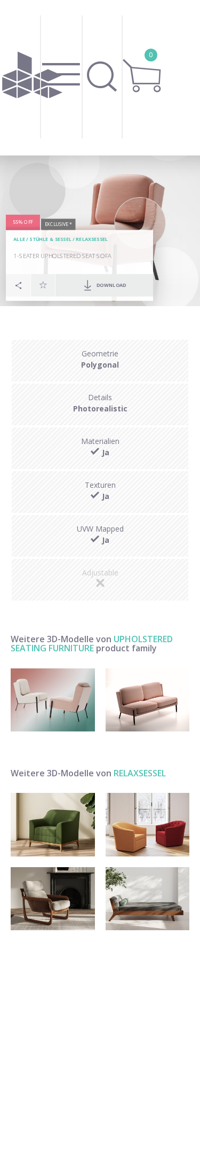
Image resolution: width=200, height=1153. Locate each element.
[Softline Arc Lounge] (53, 824)
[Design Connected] (32, 77)
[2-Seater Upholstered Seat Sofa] (148, 699)
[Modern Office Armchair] (148, 824)
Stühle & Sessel (50, 239)
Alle (19, 239)
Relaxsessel (92, 239)
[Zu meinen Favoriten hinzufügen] (43, 285)
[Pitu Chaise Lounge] (53, 898)
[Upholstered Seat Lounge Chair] (53, 699)
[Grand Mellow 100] (148, 898)
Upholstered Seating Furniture (92, 644)
